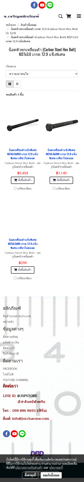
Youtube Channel (16, 380)
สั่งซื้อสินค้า (24, 180)
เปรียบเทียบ (24, 189)
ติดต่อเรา (9, 348)
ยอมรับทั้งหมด (51, 475)
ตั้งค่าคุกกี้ (30, 475)
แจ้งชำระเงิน (11, 342)
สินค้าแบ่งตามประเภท (17, 316)
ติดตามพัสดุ (10, 337)
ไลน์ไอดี (8, 374)
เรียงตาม (12, 66)
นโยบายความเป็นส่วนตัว (28, 467)
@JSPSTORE (27, 396)
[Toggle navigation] (79, 16)
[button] (59, 16)
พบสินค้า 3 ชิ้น (15, 95)
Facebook (10, 368)
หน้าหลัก (8, 322)
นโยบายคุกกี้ (56, 467)
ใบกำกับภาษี (11, 354)
